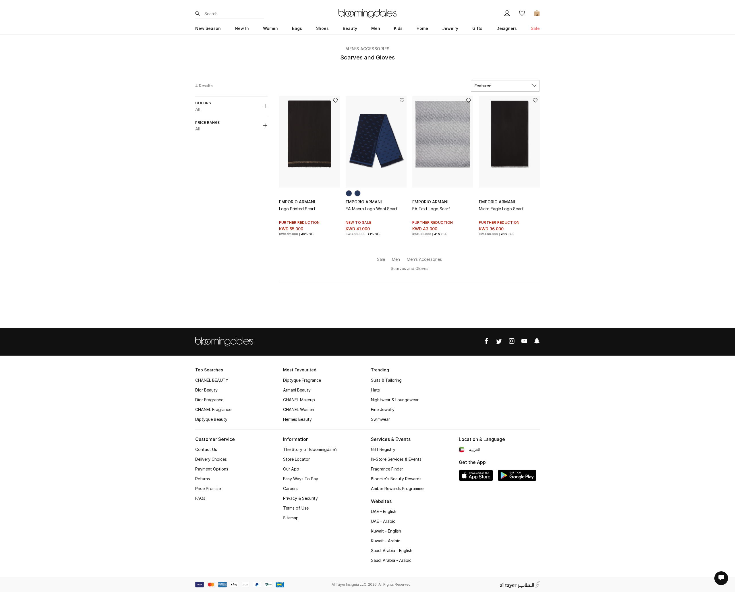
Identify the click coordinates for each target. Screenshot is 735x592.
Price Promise (208, 488)
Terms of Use (296, 508)
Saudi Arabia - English (391, 550)
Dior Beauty (206, 389)
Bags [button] (297, 28)
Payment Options (211, 468)
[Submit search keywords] (197, 13)
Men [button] (375, 28)
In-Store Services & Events (396, 459)
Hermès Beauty (297, 419)
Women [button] (270, 28)
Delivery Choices (211, 459)
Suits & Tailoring (386, 380)
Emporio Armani (297, 201)
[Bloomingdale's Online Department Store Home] (367, 13)
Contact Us (206, 449)
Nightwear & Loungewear (395, 399)
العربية (474, 449)
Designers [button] (506, 28)
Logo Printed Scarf (297, 208)
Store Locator (296, 459)
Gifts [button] (477, 28)
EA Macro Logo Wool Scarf (372, 208)
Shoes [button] (322, 28)
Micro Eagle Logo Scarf (501, 208)
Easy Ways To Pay (300, 478)
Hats (375, 389)
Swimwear (380, 419)
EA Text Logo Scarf (431, 208)
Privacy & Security (300, 498)
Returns (202, 478)
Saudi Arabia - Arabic (391, 560)
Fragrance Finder (387, 468)
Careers (290, 488)
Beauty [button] (350, 28)
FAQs (200, 498)
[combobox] (505, 86)
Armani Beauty (297, 389)
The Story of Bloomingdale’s (310, 449)
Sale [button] (535, 28)
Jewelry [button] (450, 28)
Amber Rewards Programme (397, 488)
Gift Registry (383, 449)
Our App (291, 468)
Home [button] (422, 28)
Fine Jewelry (382, 409)
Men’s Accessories (367, 48)
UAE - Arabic (383, 521)
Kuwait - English (386, 531)
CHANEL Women (298, 409)
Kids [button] (398, 28)
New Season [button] (208, 28)
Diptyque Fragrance (302, 380)
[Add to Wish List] (335, 101)
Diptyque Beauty (211, 419)
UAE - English (383, 511)
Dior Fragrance (209, 399)
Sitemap (291, 517)
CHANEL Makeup (299, 399)
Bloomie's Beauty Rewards (396, 478)
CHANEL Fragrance (213, 409)
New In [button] (242, 28)
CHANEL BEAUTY (211, 380)
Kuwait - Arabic (385, 540)
